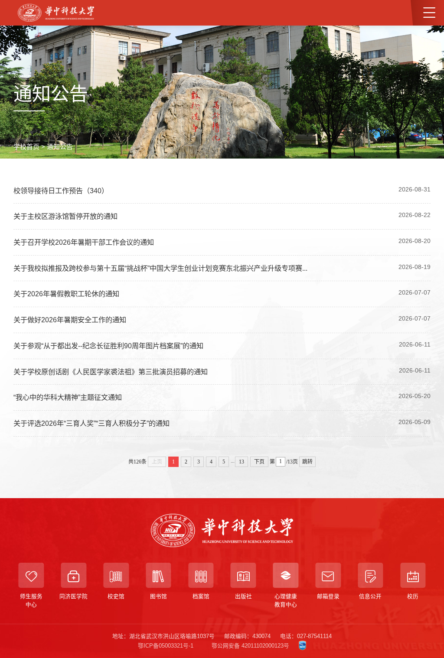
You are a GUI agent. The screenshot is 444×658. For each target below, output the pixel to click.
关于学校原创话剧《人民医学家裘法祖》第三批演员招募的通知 (110, 372)
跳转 (307, 462)
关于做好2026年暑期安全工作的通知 (69, 320)
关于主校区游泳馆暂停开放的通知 (65, 216)
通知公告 (60, 146)
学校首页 (26, 146)
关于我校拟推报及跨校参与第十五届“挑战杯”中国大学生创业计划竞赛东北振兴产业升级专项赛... (160, 268)
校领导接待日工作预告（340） (60, 190)
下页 (259, 462)
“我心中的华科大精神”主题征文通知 (67, 397)
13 (241, 462)
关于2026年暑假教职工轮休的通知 (66, 294)
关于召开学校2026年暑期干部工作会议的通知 (83, 242)
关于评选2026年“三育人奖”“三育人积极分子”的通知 (91, 423)
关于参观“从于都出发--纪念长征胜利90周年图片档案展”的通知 (108, 346)
